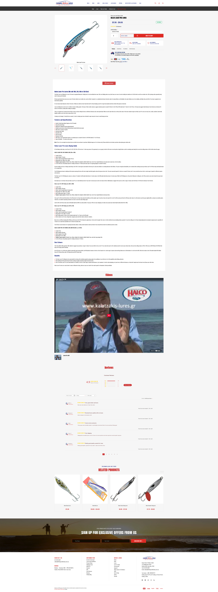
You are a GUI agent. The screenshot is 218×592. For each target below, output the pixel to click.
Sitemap (65, 589)
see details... (137, 55)
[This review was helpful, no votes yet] (149, 408)
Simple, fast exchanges (136, 43)
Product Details (109, 83)
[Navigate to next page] (117, 454)
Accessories (113, 3)
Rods (93, 3)
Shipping (113, 48)
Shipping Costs (89, 565)
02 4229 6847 (57, 560)
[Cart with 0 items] (163, 3)
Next (106, 68)
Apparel (120, 3)
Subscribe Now (138, 541)
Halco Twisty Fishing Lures (123, 505)
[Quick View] (67, 497)
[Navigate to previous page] (101, 454)
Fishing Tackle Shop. (60, 589)
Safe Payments (153, 42)
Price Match (125, 48)
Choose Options (67, 509)
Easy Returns (135, 42)
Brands (115, 576)
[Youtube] (145, 580)
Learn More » (125, 61)
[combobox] (81, 396)
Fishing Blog (89, 574)
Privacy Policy (89, 563)
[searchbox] (69, 395)
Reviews (88, 573)
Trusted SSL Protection (154, 43)
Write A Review (128, 385)
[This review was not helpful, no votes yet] (151, 408)
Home (115, 574)
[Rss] (154, 580)
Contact (88, 568)
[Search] (155, 3)
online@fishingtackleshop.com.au (61, 561)
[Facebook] (142, 580)
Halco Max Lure (95, 505)
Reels (88, 3)
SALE (140, 3)
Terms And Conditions (91, 561)
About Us (88, 566)
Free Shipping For (117, 41)
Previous (55, 68)
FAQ (87, 569)
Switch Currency (132, 48)
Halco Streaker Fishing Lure (151, 505)
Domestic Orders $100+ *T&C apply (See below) (119, 43)
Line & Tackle (105, 3)
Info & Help (116, 573)
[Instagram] (151, 580)
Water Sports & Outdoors (130, 3)
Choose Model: (114, 29)
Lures (98, 3)
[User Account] (159, 3)
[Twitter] (148, 580)
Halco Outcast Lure (67, 505)
